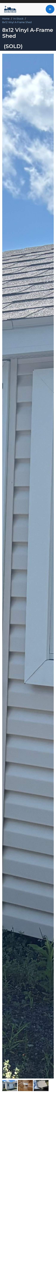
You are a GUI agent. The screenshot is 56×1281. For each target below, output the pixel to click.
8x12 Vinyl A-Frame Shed (17, 22)
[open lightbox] (28, 566)
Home (6, 18)
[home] (9, 9)
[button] (50, 9)
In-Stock (18, 18)
